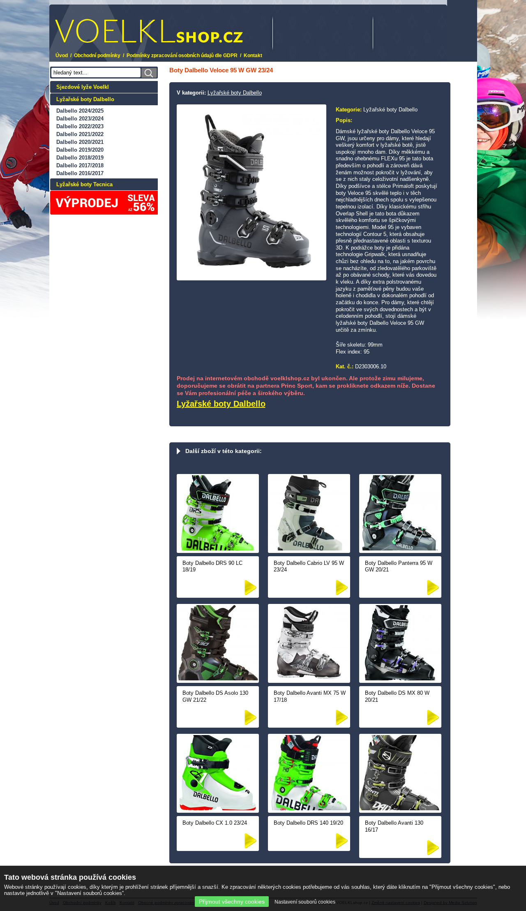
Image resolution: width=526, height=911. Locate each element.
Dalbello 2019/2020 (80, 150)
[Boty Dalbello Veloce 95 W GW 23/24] (251, 276)
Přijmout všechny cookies (232, 901)
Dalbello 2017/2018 (80, 165)
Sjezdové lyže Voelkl (82, 87)
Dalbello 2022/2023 (80, 126)
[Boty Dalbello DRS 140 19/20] (309, 808)
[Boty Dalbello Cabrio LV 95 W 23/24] (309, 549)
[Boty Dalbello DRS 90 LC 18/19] (217, 549)
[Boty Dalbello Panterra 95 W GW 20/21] (400, 549)
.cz (109, 25)
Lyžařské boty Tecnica (84, 184)
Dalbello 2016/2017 (80, 173)
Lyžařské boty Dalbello (85, 99)
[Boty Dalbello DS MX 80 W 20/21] (400, 678)
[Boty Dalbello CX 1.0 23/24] (217, 808)
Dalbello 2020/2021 (80, 142)
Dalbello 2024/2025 (80, 111)
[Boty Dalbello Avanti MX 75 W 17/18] (309, 678)
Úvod (61, 55)
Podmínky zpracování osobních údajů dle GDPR (182, 55)
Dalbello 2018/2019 (80, 158)
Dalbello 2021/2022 (80, 134)
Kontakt (253, 55)
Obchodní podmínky (97, 55)
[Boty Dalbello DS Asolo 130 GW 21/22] (217, 678)
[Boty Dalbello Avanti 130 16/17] (400, 808)
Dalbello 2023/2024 (80, 119)
